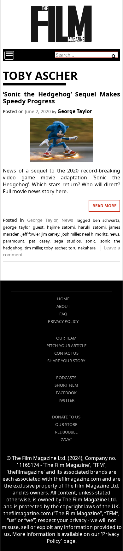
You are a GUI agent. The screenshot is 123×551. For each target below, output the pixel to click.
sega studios (67, 241)
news (114, 234)
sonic (90, 241)
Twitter (66, 400)
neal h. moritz (95, 234)
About (63, 306)
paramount (13, 241)
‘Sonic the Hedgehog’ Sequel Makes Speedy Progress (61, 97)
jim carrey (50, 234)
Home (63, 299)
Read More (104, 206)
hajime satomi (61, 227)
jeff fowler (30, 234)
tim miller (33, 248)
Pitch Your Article (66, 345)
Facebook (66, 393)
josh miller (71, 234)
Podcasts (66, 377)
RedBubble (66, 432)
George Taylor (74, 111)
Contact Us (66, 353)
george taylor (16, 227)
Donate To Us (66, 417)
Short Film (66, 385)
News (67, 220)
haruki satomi (92, 227)
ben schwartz (106, 220)
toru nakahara (82, 248)
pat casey (39, 241)
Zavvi (66, 439)
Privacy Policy (63, 321)
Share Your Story (66, 360)
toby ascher (55, 248)
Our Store (66, 424)
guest (38, 227)
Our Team (66, 338)
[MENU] (9, 55)
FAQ (63, 314)
